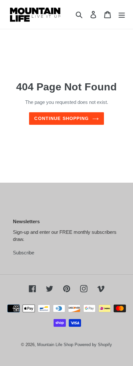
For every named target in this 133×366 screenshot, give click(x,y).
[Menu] (122, 14)
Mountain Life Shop (55, 344)
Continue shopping (61, 118)
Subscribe (23, 252)
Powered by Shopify (93, 344)
